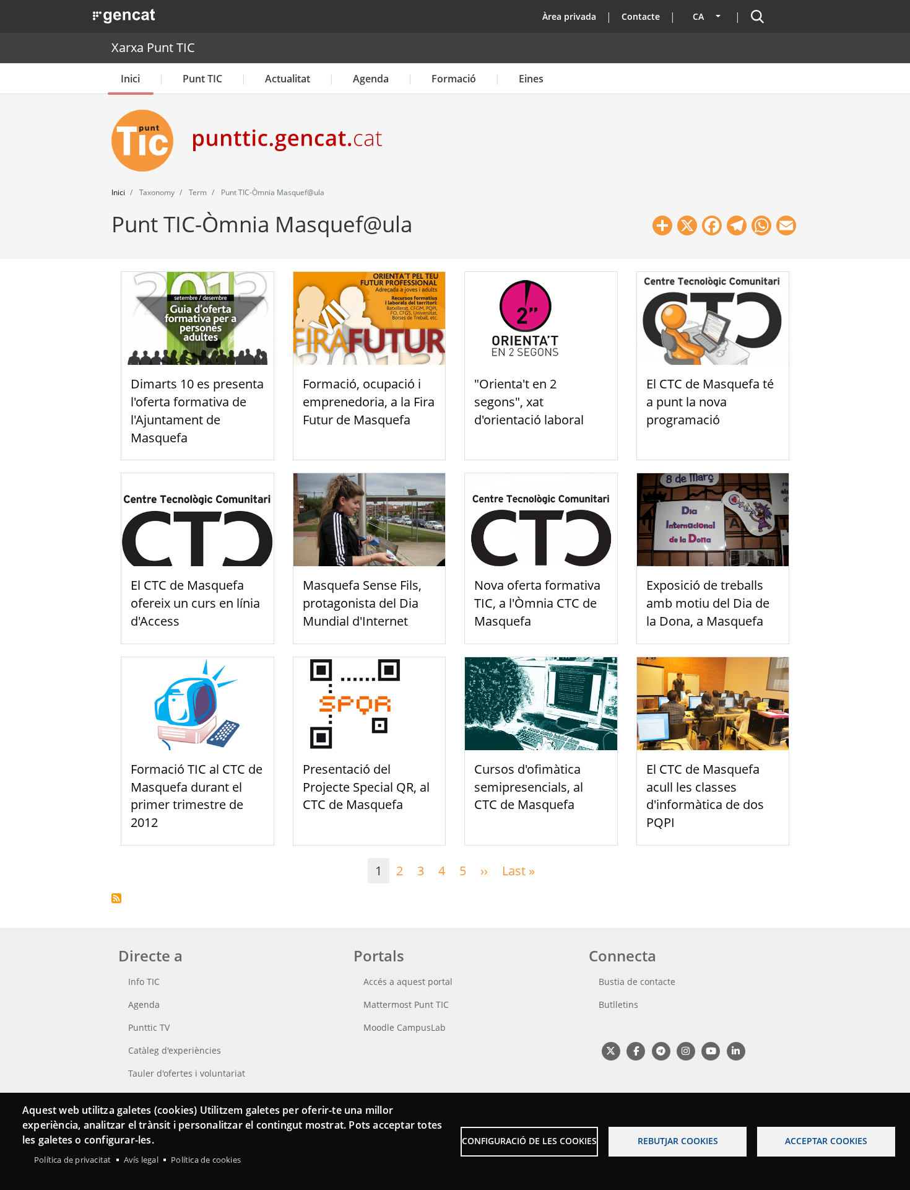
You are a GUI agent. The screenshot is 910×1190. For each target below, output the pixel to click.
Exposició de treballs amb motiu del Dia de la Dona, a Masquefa (707, 603)
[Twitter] (610, 1050)
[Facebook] (635, 1050)
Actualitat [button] (287, 78)
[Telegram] (660, 1050)
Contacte (641, 16)
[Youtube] (711, 1050)
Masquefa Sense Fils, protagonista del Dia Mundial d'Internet (362, 603)
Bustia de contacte (637, 981)
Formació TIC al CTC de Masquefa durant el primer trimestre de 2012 (196, 796)
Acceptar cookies (826, 1141)
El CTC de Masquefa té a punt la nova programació (710, 401)
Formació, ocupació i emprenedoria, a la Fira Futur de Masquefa (369, 401)
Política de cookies (206, 1159)
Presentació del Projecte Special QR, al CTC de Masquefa (366, 787)
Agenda (371, 78)
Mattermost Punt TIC (406, 1004)
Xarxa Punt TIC (153, 47)
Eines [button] (531, 78)
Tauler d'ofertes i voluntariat (186, 1073)
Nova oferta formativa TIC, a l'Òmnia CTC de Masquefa (537, 603)
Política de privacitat (72, 1159)
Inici (130, 78)
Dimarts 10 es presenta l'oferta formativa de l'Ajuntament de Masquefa (197, 410)
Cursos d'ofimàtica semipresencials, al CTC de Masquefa (528, 787)
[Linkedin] (735, 1050)
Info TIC (144, 981)
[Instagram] (685, 1050)
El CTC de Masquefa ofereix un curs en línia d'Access (195, 603)
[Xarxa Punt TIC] (147, 141)
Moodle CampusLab (404, 1027)
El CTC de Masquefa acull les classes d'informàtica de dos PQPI (705, 796)
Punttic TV (149, 1027)
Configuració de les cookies (529, 1141)
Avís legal (141, 1159)
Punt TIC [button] (202, 78)
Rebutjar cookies (678, 1141)
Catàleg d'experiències (174, 1050)
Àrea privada (569, 16)
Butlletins (618, 1004)
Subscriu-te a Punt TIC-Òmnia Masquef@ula (116, 898)
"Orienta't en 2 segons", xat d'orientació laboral (529, 401)
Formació (453, 78)
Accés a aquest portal (408, 981)
